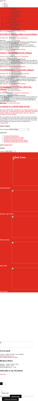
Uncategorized (3, 114)
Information (28, 111)
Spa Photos (10, 93)
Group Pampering (15, 75)
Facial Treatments (11, 27)
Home (5, 3)
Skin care (26, 112)
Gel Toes (13, 38)
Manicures (13, 33)
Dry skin (22, 111)
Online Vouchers (8, 96)
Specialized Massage (16, 66)
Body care (6, 111)
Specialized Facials (16, 30)
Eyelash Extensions (12, 22)
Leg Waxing (14, 84)
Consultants (7, 97)
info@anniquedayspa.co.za (7, 356)
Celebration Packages (16, 72)
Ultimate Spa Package (16, 74)
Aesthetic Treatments (12, 8)
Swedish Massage (15, 60)
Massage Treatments (12, 58)
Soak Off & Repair (15, 40)
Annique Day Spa (18, 110)
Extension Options (15, 24)
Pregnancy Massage (16, 63)
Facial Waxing (14, 81)
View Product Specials (12, 88)
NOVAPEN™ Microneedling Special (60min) (16, 140)
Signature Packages (16, 71)
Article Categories (4, 129)
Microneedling (15, 13)
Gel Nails (13, 37)
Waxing (13, 55)
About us (6, 5)
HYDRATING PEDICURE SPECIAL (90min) (16, 141)
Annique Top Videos (12, 94)
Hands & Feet (10, 31)
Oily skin (13, 112)
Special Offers (7, 87)
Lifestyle (2, 112)
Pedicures (13, 34)
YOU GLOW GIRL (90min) (11, 136)
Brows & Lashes (15, 80)
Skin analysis (19, 112)
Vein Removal (14, 49)
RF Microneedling (15, 16)
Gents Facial (14, 52)
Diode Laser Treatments (13, 41)
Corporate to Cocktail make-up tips (15, 106)
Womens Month (12, 114)
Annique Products (28, 110)
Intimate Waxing (15, 83)
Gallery (5, 91)
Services (6, 6)
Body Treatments (11, 18)
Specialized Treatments (17, 21)
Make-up (7, 112)
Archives (2, 151)
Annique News (8, 145)
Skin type (31, 112)
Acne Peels (14, 9)
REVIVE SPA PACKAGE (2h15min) (13, 139)
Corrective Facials (15, 12)
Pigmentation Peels (16, 15)
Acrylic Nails (14, 35)
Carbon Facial (14, 43)
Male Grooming (11, 50)
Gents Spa (13, 56)
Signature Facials (15, 28)
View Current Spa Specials (13, 90)
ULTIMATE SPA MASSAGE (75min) (14, 137)
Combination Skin (14, 111)
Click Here (3, 374)
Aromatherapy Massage (17, 62)
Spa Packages (10, 69)
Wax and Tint (10, 78)
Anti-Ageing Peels (15, 10)
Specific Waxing (15, 85)
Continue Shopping (10, 399)
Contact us (6, 99)
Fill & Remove (14, 25)
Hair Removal (14, 46)
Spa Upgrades (14, 77)
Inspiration (34, 111)
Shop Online (7, 100)
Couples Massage (15, 68)
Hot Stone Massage (16, 65)
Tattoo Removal (15, 47)
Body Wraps (14, 19)
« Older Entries (4, 123)
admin (3, 110)
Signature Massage (15, 59)
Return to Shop (16, 396)
